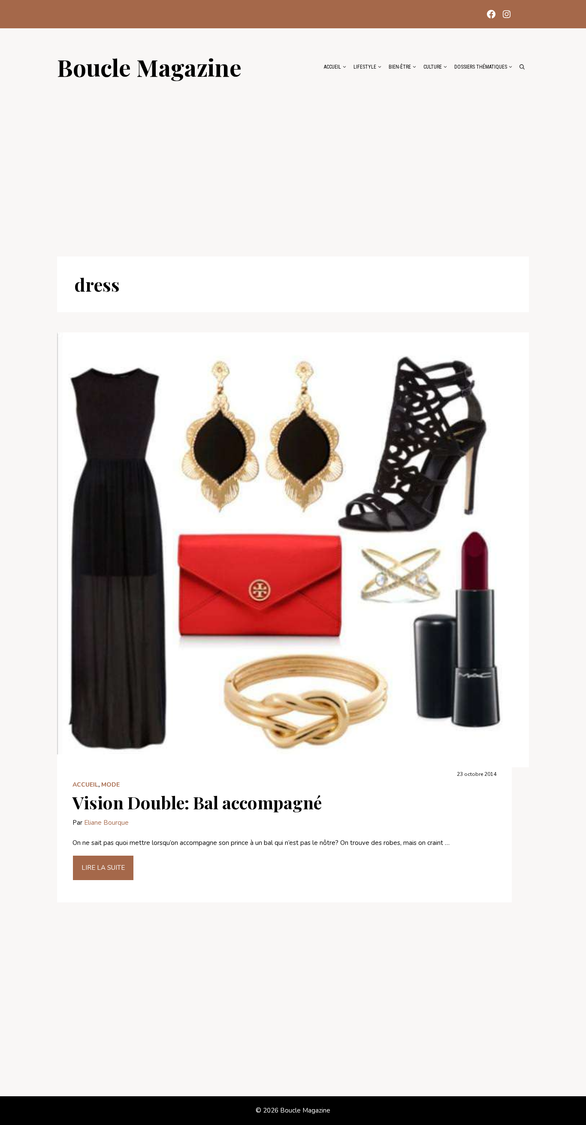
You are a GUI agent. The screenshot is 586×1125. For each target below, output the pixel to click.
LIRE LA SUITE (103, 867)
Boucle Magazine (149, 67)
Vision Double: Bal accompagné (197, 802)
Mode (110, 785)
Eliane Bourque (106, 822)
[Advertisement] (293, 164)
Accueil (332, 67)
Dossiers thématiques (480, 67)
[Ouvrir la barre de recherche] (522, 67)
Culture (432, 67)
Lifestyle (364, 67)
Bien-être (400, 67)
